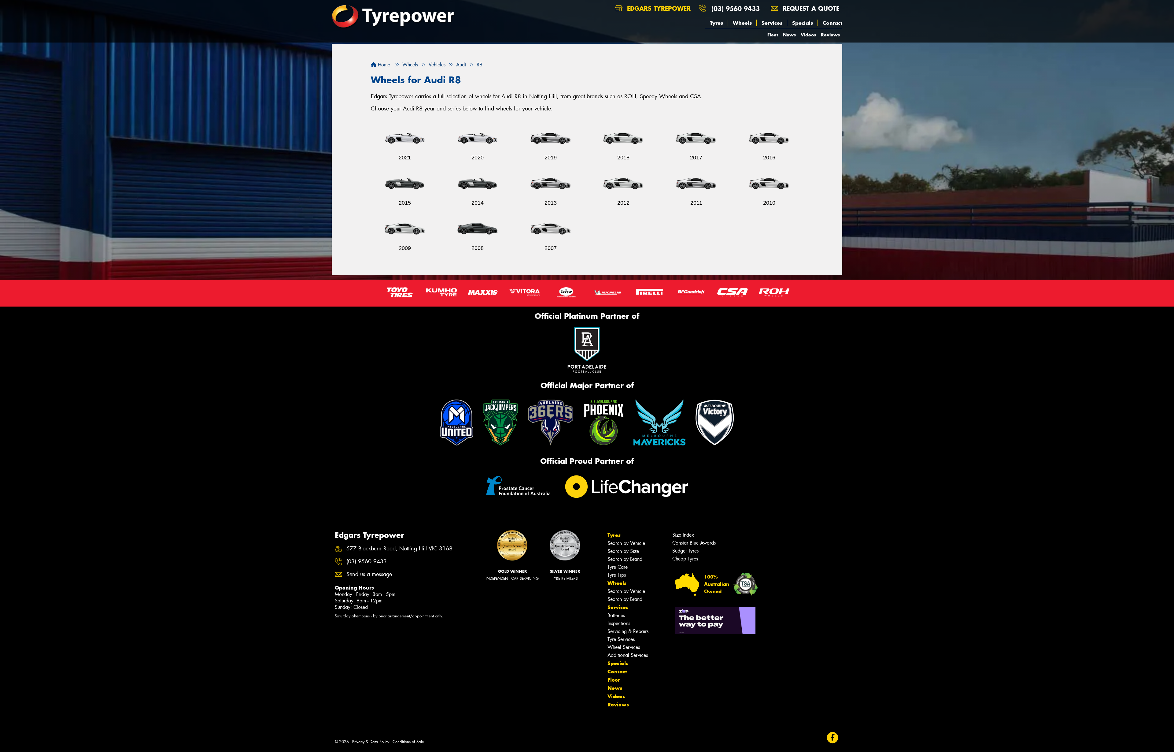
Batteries (616, 615)
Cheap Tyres (685, 559)
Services (772, 23)
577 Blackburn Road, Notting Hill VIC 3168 (399, 548)
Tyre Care (617, 567)
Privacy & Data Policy (370, 741)
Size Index (683, 535)
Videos (808, 35)
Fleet (772, 35)
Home (383, 64)
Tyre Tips (616, 575)
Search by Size (623, 551)
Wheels (742, 23)
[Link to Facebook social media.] (832, 737)
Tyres (716, 23)
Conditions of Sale (408, 741)
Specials (802, 23)
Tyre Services (621, 639)
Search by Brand (624, 559)
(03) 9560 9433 (735, 8)
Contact (832, 23)
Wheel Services (623, 647)
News (789, 35)
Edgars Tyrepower (658, 8)
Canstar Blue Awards (694, 543)
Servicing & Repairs (627, 631)
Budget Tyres (685, 551)
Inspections (618, 623)
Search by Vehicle (626, 543)
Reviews (830, 35)
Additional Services (627, 655)
